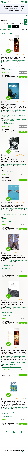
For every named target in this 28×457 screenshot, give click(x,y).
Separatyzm (11, 120)
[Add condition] (9, 26)
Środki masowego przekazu (16, 171)
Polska (10, 69)
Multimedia (4, 218)
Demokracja (5, 69)
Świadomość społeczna (15, 367)
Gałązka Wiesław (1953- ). (8, 168)
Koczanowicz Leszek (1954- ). (9, 362)
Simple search (3, 29)
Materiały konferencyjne (7, 221)
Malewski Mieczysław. (7, 312)
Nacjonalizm (5, 120)
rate (26, 54)
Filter (10, 33)
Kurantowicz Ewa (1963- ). (8, 265)
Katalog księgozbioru (12, 15)
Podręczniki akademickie (8, 123)
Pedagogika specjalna (7, 416)
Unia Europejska (6, 119)
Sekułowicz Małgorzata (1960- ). (11, 412)
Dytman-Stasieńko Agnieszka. (10, 214)
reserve (23, 77)
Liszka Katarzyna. (11, 364)
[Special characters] (26, 29)
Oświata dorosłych (6, 268)
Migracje (24, 119)
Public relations (5, 171)
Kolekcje (9, 29)
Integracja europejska (16, 119)
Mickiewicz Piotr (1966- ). (9, 115)
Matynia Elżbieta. (6, 66)
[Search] (15, 26)
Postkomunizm (5, 367)
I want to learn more (8, 451)
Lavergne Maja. (15, 66)
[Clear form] (23, 29)
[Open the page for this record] (14, 44)
